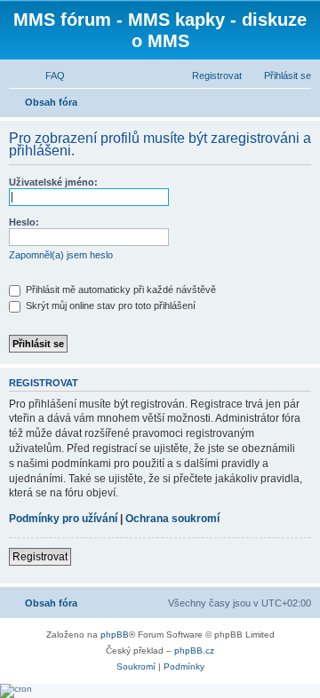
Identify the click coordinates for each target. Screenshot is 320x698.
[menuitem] (47, 75)
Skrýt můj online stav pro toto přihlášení (109, 305)
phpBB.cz (194, 650)
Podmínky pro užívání (63, 518)
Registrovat (40, 557)
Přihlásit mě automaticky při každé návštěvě (119, 289)
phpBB (114, 634)
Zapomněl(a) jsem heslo (61, 255)
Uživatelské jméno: (53, 182)
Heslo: (24, 222)
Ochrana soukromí (172, 518)
